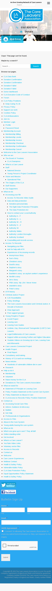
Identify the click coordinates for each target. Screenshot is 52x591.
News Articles (10, 361)
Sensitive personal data (18, 204)
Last (28, 514)
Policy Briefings (13, 301)
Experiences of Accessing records (21, 252)
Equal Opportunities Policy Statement (18, 474)
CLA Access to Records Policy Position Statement (25, 398)
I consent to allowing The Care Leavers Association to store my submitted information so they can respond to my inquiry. (26, 534)
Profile (8, 125)
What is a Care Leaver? (13, 440)
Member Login (9, 122)
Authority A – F (15, 216)
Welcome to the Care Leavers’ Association (21, 152)
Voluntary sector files (12, 446)
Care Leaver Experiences (14, 458)
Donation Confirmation (13, 79)
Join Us (7, 119)
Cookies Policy (10, 113)
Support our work (10, 110)
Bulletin (8, 410)
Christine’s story (15, 261)
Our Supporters (11, 189)
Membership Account (12, 131)
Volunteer (9, 377)
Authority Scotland (16, 237)
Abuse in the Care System (14, 422)
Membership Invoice (13, 140)
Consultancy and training (15, 355)
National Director (14, 170)
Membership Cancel (13, 149)
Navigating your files (15, 246)
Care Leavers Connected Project (18, 346)
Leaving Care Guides (15, 325)
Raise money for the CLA (15, 380)
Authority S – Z (15, 225)
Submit (5, 557)
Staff (7, 167)
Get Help (8, 413)
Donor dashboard (11, 92)
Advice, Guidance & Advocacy (17, 407)
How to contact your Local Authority (21, 213)
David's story (14, 264)
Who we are (8, 155)
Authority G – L (15, 219)
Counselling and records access (20, 240)
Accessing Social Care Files (16, 404)
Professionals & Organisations (17, 416)
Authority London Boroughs (20, 234)
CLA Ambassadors (11, 116)
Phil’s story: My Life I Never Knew (22, 283)
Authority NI (14, 228)
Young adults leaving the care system (18, 425)
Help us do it (9, 370)
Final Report (12, 352)
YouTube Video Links (12, 443)
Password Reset (12, 128)
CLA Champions (13, 161)
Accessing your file (13, 195)
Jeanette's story (15, 286)
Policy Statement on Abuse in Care (19, 395)
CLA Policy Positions (12, 101)
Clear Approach (13, 310)
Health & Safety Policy (13, 464)
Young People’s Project (14, 316)
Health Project (11, 349)
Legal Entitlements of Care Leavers (21, 334)
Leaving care (12, 322)
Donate (29, 31)
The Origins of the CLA (14, 183)
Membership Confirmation (15, 146)
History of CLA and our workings (18, 358)
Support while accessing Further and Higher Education (28, 337)
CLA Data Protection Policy (15, 470)
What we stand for (11, 386)
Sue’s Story (13, 258)
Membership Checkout (14, 143)
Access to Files (10, 419)
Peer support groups (15, 313)
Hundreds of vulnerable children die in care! (24, 364)
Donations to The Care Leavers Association (23, 383)
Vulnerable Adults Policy (13, 467)
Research (9, 367)
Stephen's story (15, 267)
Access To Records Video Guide (20, 198)
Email (4, 518)
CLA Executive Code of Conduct (17, 95)
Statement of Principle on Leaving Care (21, 389)
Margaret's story (15, 270)
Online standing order (12, 434)
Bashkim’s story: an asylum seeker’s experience (28, 273)
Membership (10, 373)
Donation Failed (10, 86)
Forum (6, 98)
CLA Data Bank (10, 76)
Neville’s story (14, 276)
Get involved (9, 437)
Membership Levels (13, 137)
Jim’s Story (13, 280)
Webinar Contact (10, 461)
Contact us (8, 401)
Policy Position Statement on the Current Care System (27, 392)
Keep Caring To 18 (12, 104)
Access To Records (13, 243)
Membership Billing (13, 134)
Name (4, 506)
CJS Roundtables (14, 298)
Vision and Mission (13, 176)
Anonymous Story (16, 255)
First (2, 514)
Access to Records (11, 449)
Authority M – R (15, 222)
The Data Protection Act (18, 210)
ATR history (10, 292)
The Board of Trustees (14, 158)
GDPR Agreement (10, 528)
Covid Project (12, 319)
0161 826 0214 (29, 27)
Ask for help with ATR (15, 249)
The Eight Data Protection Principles (23, 207)
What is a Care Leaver (14, 164)
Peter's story (14, 289)
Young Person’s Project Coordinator (21, 173)
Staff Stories (10, 186)
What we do (8, 192)
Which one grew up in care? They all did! (20, 431)
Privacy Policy (9, 107)
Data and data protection (17, 201)
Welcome (7, 455)
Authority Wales (15, 231)
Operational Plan (14, 179)
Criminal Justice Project (14, 295)
